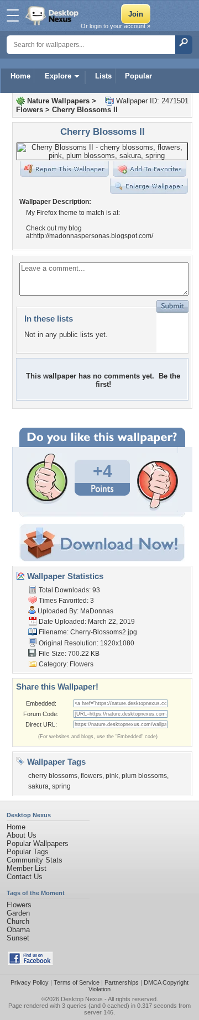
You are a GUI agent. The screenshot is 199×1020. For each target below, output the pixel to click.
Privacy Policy (30, 982)
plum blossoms (144, 776)
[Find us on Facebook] (30, 963)
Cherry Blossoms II (85, 110)
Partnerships (121, 982)
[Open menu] (12, 15)
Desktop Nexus (82, 999)
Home (20, 76)
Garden (18, 913)
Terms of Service (77, 982)
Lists (103, 76)
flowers (91, 776)
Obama (18, 930)
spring (61, 786)
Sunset (18, 938)
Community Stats (34, 860)
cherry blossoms (52, 776)
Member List (26, 868)
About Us (21, 835)
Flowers (29, 110)
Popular (138, 76)
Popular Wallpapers (38, 843)
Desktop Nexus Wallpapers (53, 15)
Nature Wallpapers (58, 101)
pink (112, 776)
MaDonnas (96, 611)
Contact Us (25, 876)
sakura (38, 786)
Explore (58, 76)
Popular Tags (28, 852)
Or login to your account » (115, 26)
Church (18, 921)
